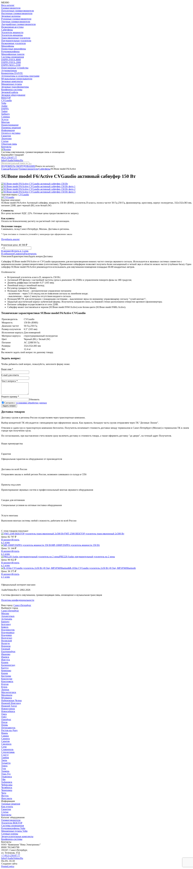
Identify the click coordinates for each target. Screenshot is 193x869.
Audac (4, 106)
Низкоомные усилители (13, 43)
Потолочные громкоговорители (17, 10)
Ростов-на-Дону (9, 730)
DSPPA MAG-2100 (11, 65)
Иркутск (5, 659)
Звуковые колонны (11, 16)
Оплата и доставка (10, 133)
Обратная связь (9, 144)
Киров (4, 673)
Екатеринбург (8, 651)
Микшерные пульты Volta (14, 831)
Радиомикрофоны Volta (13, 828)
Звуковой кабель (9, 92)
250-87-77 (9, 157)
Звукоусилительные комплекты (17, 836)
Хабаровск (6, 782)
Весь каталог (7, 5)
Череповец (6, 790)
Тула (3, 768)
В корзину (6, 251)
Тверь (4, 760)
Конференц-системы (11, 89)
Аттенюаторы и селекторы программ (20, 76)
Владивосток (8, 629)
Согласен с (25, 402)
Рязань (4, 733)
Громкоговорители (11, 8)
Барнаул (5, 621)
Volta (3, 103)
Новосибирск (8, 711)
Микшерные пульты (11, 84)
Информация (8, 130)
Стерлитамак (8, 752)
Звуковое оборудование (13, 95)
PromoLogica (7, 866)
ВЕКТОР (6, 97)
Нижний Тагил (9, 706)
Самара (5, 736)
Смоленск (6, 744)
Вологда (5, 643)
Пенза (4, 722)
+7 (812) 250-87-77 (10, 855)
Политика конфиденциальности (17, 600)
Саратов (5, 741)
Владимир (6, 635)
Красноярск (7, 681)
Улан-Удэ (6, 774)
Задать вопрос (9, 406)
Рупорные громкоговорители (16, 19)
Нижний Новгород (11, 703)
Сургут (5, 755)
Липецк (5, 689)
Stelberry (5, 114)
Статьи (4, 141)
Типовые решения (10, 804)
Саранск (5, 738)
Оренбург (6, 719)
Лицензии (6, 138)
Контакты (6, 146)
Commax (5, 116)
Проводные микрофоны (13, 48)
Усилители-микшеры (12, 35)
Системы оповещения (12, 57)
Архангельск (7, 616)
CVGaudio (6, 100)
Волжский (6, 640)
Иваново (5, 654)
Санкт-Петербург (22, 605)
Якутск (5, 795)
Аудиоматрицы (9, 70)
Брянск (4, 627)
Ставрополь (7, 749)
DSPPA (5, 108)
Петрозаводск (8, 727)
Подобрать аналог (10, 239)
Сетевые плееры (9, 833)
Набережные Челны (11, 700)
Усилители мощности (12, 32)
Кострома (6, 676)
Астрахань (6, 619)
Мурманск (6, 697)
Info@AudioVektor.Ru (12, 160)
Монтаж (5, 122)
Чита (3, 793)
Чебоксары (6, 784)
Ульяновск (6, 776)
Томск (4, 765)
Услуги (4, 119)
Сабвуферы (7, 29)
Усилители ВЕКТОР (11, 823)
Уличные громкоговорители (15, 21)
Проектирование (10, 125)
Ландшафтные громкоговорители (18, 24)
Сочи (4, 746)
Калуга (4, 668)
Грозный (5, 648)
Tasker (4, 111)
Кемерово (6, 670)
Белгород (6, 624)
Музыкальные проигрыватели (16, 78)
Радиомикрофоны (10, 51)
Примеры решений (11, 127)
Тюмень (5, 771)
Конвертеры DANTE (12, 73)
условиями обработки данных (31, 402)
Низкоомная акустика (12, 27)
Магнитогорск (8, 692)
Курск (4, 687)
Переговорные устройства (14, 67)
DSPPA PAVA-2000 (11, 62)
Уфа (3, 779)
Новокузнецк (8, 708)
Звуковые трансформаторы (15, 87)
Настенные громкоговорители (16, 13)
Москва (5, 613)
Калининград (8, 665)
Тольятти (6, 763)
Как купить (7, 806)
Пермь (4, 725)
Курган (5, 684)
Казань (4, 662)
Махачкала (6, 695)
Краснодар (6, 678)
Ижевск (5, 657)
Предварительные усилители (16, 40)
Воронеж (6, 646)
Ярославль (6, 798)
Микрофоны (7, 46)
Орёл (3, 716)
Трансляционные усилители (15, 38)
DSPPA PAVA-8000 (11, 59)
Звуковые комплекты (12, 81)
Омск (4, 714)
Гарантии (6, 135)
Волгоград (6, 638)
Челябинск (6, 787)
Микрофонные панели (12, 54)
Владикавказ (7, 632)
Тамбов (5, 757)
